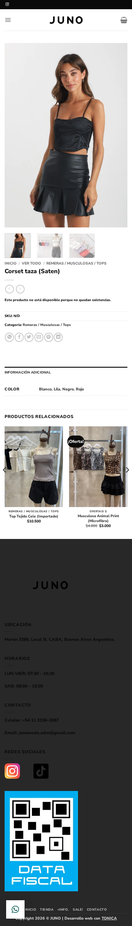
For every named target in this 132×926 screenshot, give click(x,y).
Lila (57, 389)
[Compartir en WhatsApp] (9, 337)
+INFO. (63, 909)
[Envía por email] (38, 337)
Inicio (11, 263)
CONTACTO (97, 909)
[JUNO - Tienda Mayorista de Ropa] (66, 20)
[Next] (117, 135)
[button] (8, 20)
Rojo (80, 389)
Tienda (46, 909)
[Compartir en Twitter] (29, 337)
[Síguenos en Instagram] (7, 4)
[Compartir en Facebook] (19, 337)
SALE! (78, 909)
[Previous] (14, 135)
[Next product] (9, 289)
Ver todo (31, 263)
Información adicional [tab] (28, 372)
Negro (68, 389)
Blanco (45, 389)
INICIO (30, 909)
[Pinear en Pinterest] (48, 337)
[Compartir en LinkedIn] (58, 337)
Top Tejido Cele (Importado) (33, 516)
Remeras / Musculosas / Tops (76, 263)
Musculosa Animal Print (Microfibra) (98, 518)
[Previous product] (20, 289)
